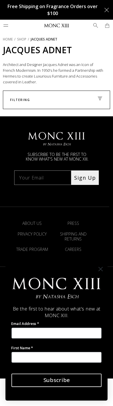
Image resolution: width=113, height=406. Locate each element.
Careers (73, 249)
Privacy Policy (32, 234)
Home (8, 39)
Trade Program (32, 249)
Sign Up (85, 177)
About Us (32, 223)
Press (73, 223)
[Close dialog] (100, 269)
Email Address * (25, 323)
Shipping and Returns (73, 236)
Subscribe (56, 380)
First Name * (22, 347)
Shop (21, 39)
